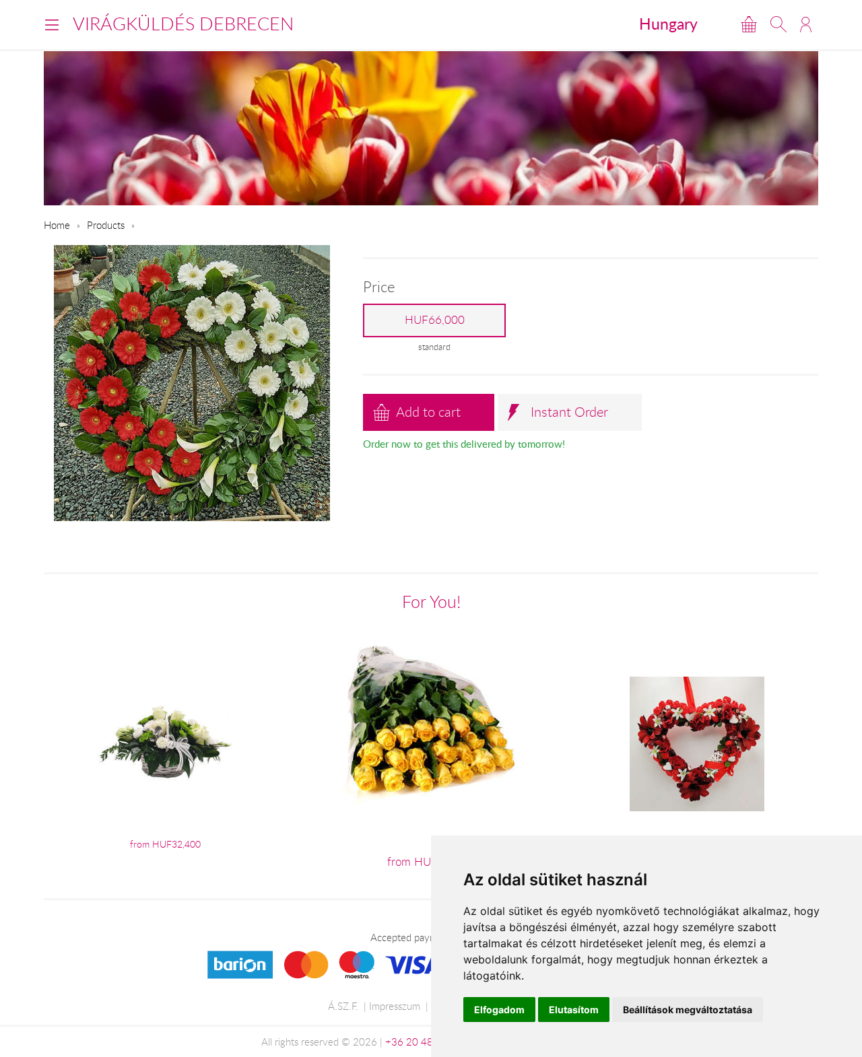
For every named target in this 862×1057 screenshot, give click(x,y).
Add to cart (428, 412)
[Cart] (749, 24)
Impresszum (394, 1006)
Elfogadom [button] (499, 1009)
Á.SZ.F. (343, 1006)
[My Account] (805, 24)
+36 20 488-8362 (426, 1041)
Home (57, 225)
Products (106, 225)
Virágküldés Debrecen (183, 23)
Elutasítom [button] (574, 1009)
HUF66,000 (435, 319)
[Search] (778, 24)
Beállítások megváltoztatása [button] (687, 1009)
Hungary (668, 23)
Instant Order (569, 412)
